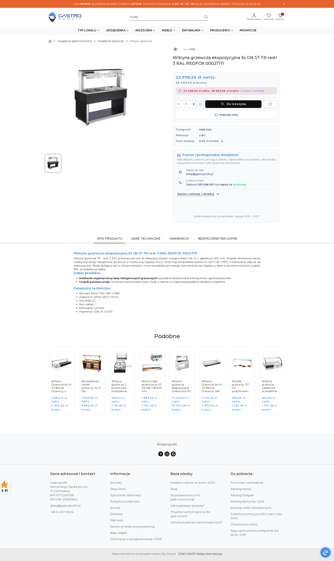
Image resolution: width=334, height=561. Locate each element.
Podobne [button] (167, 336)
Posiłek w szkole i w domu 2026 (192, 482)
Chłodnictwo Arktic (244, 524)
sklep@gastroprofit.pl (65, 505)
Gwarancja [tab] (179, 238)
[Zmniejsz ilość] (178, 104)
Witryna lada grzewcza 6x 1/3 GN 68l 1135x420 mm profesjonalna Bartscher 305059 (152, 386)
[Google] (173, 453)
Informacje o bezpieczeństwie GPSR (136, 539)
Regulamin (118, 489)
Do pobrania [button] (241, 474)
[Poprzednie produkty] (56, 366)
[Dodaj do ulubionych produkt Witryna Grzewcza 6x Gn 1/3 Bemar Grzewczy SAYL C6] (218, 353)
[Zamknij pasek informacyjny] (283, 4)
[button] (88, 30)
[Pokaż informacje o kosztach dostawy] (222, 141)
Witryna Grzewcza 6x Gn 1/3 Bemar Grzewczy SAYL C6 (212, 386)
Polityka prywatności (125, 501)
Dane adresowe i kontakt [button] (72, 474)
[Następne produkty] (278, 366)
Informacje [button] (120, 474)
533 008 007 (206, 184)
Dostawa (116, 514)
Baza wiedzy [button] (181, 474)
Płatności (116, 520)
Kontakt (116, 482)
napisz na (233, 184)
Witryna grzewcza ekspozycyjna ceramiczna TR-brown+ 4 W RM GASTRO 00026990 (182, 386)
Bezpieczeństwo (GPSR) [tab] (217, 238)
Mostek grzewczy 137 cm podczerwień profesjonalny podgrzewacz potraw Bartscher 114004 (240, 386)
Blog (173, 489)
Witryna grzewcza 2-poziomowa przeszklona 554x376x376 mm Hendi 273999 (119, 386)
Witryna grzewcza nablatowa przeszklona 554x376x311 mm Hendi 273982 (269, 386)
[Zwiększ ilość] (193, 104)
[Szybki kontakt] (325, 552)
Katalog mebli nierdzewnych (251, 507)
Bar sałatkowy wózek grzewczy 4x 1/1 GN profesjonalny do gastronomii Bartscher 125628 (91, 386)
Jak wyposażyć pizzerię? (187, 505)
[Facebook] (160, 453)
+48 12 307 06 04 (61, 512)
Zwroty (115, 507)
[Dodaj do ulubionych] (270, 104)
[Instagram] (167, 453)
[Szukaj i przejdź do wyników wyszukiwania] (205, 17)
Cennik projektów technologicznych (196, 522)
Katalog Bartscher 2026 (247, 501)
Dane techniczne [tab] (145, 238)
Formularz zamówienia (247, 482)
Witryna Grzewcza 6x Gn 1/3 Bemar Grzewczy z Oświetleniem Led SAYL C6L (61, 386)
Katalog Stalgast (242, 495)
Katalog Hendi (241, 489)
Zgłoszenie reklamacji (125, 495)
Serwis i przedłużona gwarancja (132, 526)
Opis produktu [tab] (109, 238)
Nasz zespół (118, 533)
